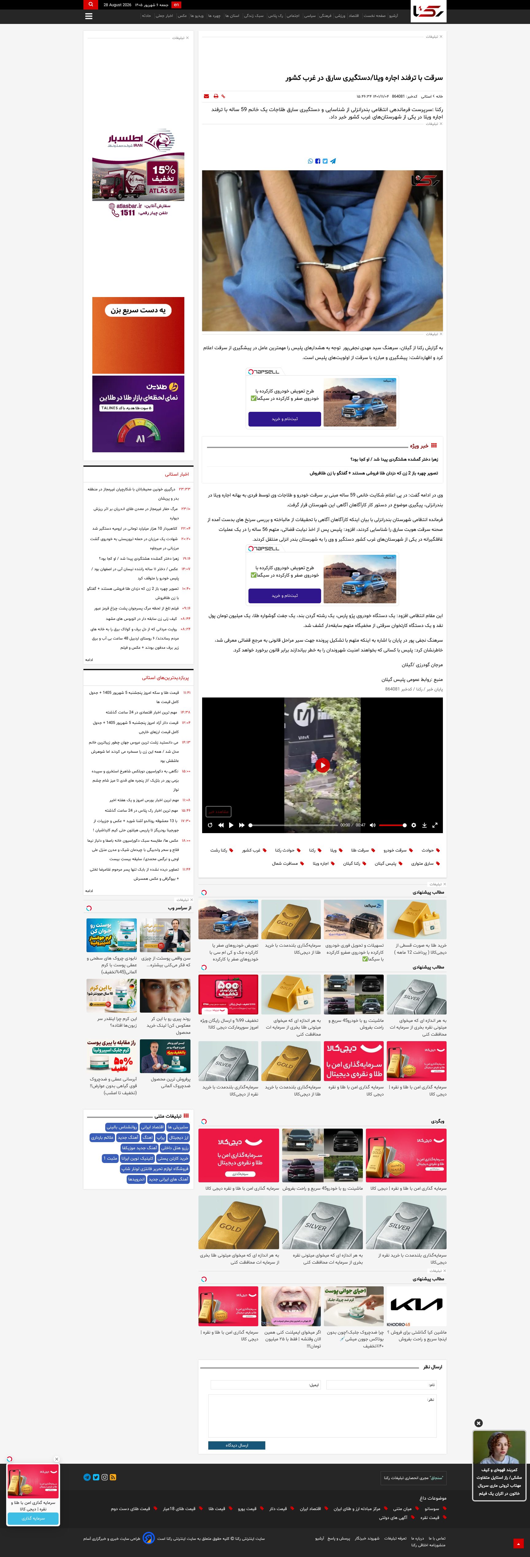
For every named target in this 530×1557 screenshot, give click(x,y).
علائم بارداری (102, 1138)
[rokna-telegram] (87, 1478)
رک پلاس (275, 16)
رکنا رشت (218, 850)
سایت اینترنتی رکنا (249, 1539)
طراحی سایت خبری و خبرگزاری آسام (111, 1539)
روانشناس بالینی (122, 1127)
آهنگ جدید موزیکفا (139, 1148)
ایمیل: (314, 1385)
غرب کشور (251, 850)
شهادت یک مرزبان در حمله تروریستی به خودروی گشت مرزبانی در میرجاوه (134, 543)
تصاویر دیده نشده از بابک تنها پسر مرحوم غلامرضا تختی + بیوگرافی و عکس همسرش (134, 874)
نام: (432, 1385)
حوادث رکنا (284, 850)
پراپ (161, 1138)
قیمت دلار (278, 1509)
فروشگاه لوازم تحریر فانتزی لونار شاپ (154, 1169)
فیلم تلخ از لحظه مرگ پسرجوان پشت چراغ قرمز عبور (136, 608)
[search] (90, 5)
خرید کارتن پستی (173, 1158)
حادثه (147, 16)
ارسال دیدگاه (237, 1445)
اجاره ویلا (320, 864)
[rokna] (429, 11)
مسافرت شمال (285, 864)
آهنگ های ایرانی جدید (168, 1179)
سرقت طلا (360, 850)
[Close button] (57, 1459)
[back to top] (518, 1543)
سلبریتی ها (178, 1127)
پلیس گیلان (385, 864)
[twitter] (95, 1478)
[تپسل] (251, 372)
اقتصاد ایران (311, 1509)
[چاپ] (216, 96)
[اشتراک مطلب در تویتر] (324, 162)
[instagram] (103, 1478)
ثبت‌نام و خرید (285, 419)
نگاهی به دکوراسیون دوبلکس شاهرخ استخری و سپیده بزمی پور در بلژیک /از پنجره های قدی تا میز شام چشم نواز (135, 781)
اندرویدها (136, 1179)
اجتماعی (294, 16)
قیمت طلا (217, 1509)
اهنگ (147, 1138)
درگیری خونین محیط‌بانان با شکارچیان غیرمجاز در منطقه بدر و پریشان (133, 494)
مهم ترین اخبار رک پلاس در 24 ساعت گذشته (141, 810)
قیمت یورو (248, 1509)
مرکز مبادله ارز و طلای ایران (358, 1509)
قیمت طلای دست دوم (131, 1509)
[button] (478, 1424)
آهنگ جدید (128, 1138)
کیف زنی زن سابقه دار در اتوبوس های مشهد (141, 619)
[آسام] (149, 1539)
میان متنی (403, 1509)
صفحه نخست (375, 16)
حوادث (428, 850)
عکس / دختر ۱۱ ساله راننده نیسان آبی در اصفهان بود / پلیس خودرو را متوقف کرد (135, 573)
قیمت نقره (430, 1518)
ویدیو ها (197, 16)
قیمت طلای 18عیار (180, 1509)
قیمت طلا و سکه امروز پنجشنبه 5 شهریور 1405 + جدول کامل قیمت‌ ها (134, 697)
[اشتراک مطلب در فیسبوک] (317, 162)
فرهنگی (325, 16)
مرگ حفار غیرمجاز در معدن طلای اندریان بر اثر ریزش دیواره (136, 513)
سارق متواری (422, 864)
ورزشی (340, 16)
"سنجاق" (436, 1478)
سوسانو (432, 1509)
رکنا (312, 850)
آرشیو (393, 16)
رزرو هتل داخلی (174, 1148)
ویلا (333, 850)
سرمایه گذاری (33, 1519)
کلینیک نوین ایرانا (137, 1158)
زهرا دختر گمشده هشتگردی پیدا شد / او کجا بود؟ (394, 459)
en (176, 5)
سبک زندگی (254, 16)
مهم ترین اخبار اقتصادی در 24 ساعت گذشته (141, 712)
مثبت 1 (110, 1158)
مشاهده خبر (219, 812)
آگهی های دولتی (394, 1518)
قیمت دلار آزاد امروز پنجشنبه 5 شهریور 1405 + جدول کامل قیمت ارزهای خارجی (136, 727)
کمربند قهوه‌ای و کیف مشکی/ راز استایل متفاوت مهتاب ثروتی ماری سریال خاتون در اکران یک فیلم (499, 1482)
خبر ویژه (419, 446)
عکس (182, 16)
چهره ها (215, 16)
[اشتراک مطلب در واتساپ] (310, 162)
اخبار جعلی (165, 16)
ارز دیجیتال (178, 1138)
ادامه (89, 660)
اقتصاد (354, 16)
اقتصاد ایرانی (152, 1127)
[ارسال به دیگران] (206, 96)
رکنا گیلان (351, 864)
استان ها (232, 16)
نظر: (430, 1400)
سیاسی (310, 16)
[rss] (112, 1478)
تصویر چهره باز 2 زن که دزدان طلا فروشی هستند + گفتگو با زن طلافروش (374, 473)
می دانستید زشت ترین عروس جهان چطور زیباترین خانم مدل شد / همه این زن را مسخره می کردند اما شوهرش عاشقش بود (134, 752)
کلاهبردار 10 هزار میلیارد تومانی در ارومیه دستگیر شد (134, 528)
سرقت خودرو (395, 850)
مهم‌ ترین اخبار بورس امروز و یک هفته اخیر (144, 800)
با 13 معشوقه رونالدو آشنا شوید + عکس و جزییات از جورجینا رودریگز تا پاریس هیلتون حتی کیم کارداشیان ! (136, 825)
